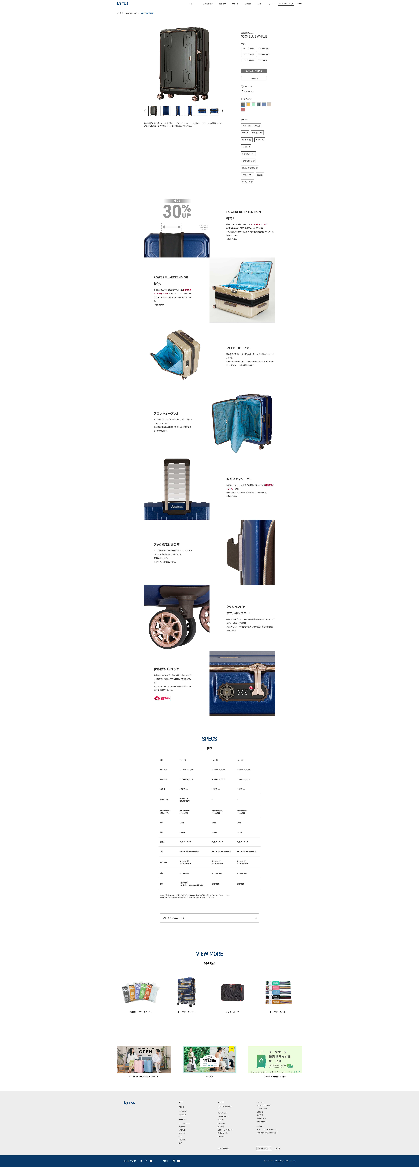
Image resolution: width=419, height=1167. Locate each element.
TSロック (245, 133)
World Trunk (222, 1113)
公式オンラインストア (225, 1130)
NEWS (181, 1102)
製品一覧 (221, 1126)
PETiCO (221, 1120)
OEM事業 (221, 1136)
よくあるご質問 (262, 1108)
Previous (145, 111)
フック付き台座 (246, 140)
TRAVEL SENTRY (224, 1116)
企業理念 (182, 1126)
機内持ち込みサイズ (248, 161)
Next (222, 111)
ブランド (192, 4)
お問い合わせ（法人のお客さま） (268, 1133)
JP (298, 4)
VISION (181, 1107)
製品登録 (222, 4)
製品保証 (260, 1115)
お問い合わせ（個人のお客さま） (268, 1129)
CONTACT (260, 1126)
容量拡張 (260, 175)
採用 (259, 4)
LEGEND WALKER (131, 13)
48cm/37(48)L (248, 48)
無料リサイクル (262, 1121)
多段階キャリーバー (248, 154)
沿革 (180, 1136)
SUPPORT (260, 1102)
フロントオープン (257, 133)
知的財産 (182, 1139)
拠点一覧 (182, 1133)
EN (301, 4)
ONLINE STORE (284, 4)
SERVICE (221, 1102)
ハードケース (246, 147)
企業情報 (248, 4)
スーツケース (260, 140)
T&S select (222, 1123)
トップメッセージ (184, 1123)
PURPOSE (183, 1111)
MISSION (182, 1114)
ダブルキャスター (247, 175)
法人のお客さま (207, 4)
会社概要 (182, 1130)
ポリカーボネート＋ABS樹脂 (251, 126)
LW (219, 1110)
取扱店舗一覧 (223, 1133)
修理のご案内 (261, 1118)
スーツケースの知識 (263, 1105)
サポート (235, 4)
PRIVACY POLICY (223, 1148)
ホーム (119, 13)
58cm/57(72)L (248, 54)
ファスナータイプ (247, 182)
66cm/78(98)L (248, 60)
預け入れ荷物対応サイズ (250, 168)
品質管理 (260, 1112)
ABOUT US (182, 1119)
